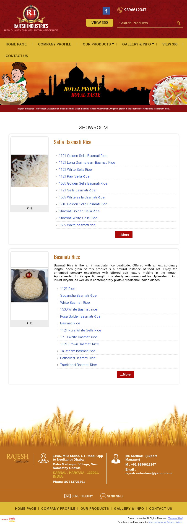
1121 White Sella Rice (75, 170)
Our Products (97, 44)
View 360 (99, 23)
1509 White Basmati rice (78, 309)
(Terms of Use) (175, 518)
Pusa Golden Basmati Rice (80, 316)
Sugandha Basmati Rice (78, 295)
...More (124, 234)
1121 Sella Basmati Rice (77, 190)
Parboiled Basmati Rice (78, 358)
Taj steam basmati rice (77, 351)
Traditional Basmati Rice (78, 365)
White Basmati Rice (75, 303)
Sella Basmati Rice (72, 142)
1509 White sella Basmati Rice (82, 197)
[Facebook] (106, 13)
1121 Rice (67, 289)
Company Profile (54, 44)
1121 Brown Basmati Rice (79, 344)
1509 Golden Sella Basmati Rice (83, 183)
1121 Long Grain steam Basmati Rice (87, 162)
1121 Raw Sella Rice (74, 176)
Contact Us (17, 56)
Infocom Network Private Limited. (165, 522)
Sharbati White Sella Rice (78, 218)
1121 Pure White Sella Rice (80, 330)
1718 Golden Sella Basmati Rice (83, 204)
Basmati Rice (67, 256)
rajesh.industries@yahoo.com (148, 473)
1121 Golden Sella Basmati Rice (83, 156)
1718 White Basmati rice (78, 337)
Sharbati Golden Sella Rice (79, 211)
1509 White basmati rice (77, 225)
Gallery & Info (136, 44)
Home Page (16, 44)
